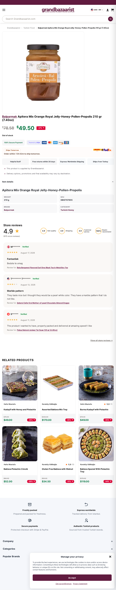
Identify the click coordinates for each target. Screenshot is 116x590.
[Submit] (110, 19)
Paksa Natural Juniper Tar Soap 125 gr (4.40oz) (37, 330)
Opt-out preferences (64, 584)
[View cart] (112, 10)
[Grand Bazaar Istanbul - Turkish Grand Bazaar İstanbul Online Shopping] (58, 10)
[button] (110, 556)
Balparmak (9, 116)
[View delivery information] (58, 2)
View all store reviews (101, 340)
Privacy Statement (80, 584)
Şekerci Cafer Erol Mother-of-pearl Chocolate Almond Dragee (43, 303)
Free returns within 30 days (43, 162)
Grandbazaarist (13, 28)
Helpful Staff (15, 162)
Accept (72, 577)
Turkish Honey (67, 210)
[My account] (107, 10)
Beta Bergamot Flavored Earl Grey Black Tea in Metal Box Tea (42, 267)
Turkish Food (29, 28)
